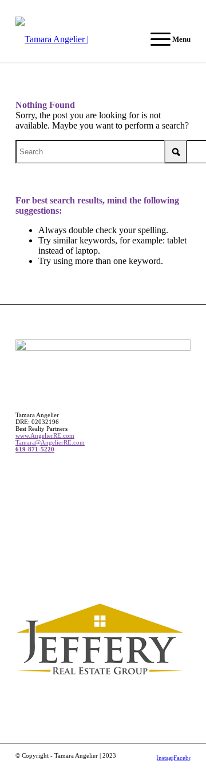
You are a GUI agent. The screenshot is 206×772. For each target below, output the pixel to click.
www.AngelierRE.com (44, 435)
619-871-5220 (34, 449)
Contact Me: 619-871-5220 (103, 8)
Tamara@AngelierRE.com (50, 442)
